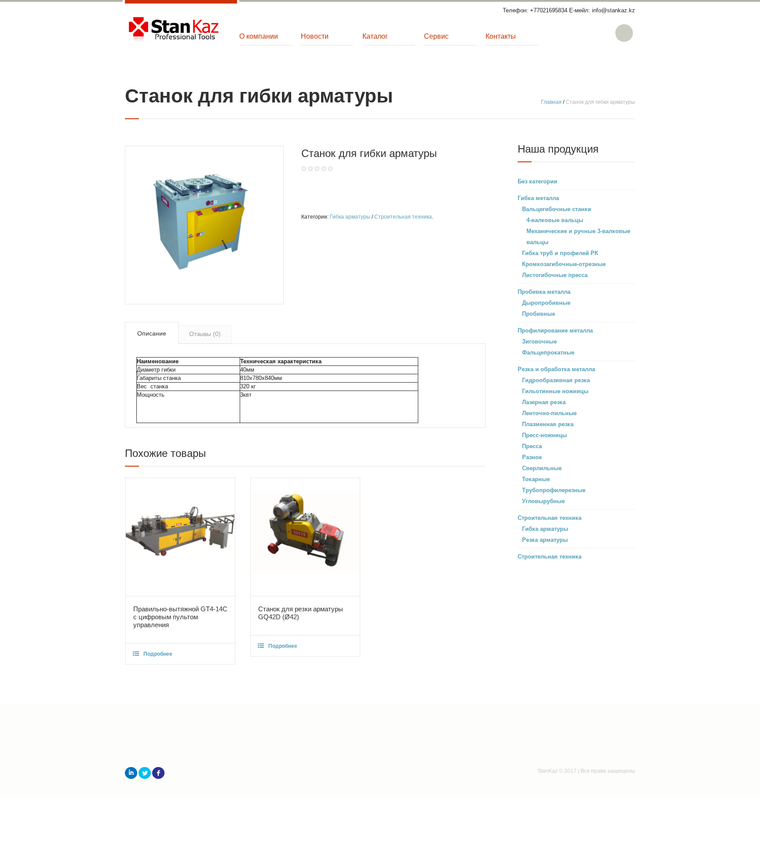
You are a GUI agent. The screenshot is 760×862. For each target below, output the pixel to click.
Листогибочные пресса (555, 275)
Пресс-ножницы (544, 435)
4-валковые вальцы (554, 220)
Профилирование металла (555, 330)
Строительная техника (403, 217)
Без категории (537, 181)
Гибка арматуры (350, 217)
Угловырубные (543, 501)
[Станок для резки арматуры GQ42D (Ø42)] (305, 537)
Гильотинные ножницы (555, 391)
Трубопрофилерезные (553, 490)
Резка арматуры (545, 540)
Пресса (532, 446)
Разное (532, 457)
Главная (551, 102)
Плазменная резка (548, 424)
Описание (151, 333)
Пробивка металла (544, 292)
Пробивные (538, 313)
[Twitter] (145, 773)
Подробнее (157, 654)
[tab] (152, 333)
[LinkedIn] (131, 773)
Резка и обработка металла (556, 369)
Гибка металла (538, 198)
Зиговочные (539, 341)
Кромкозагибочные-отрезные (564, 264)
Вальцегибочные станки (556, 209)
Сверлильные (542, 468)
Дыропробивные (546, 303)
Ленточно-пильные (549, 413)
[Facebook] (158, 773)
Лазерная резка (544, 402)
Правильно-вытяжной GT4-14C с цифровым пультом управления (180, 616)
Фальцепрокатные (548, 352)
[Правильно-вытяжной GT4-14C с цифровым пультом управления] (180, 537)
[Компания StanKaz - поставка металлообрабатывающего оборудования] (173, 30)
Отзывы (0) (205, 333)
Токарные (536, 479)
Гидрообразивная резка (556, 380)
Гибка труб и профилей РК (560, 253)
